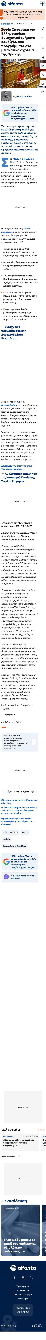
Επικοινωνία (23, 1290)
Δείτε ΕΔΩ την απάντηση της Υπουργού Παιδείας (16, 467)
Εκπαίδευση (7, 24)
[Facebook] (43, 48)
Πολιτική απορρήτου (23, 1294)
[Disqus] (23, 923)
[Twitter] (43, 57)
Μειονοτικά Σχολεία (23, 158)
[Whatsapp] (43, 83)
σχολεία (6, 839)
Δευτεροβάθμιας (10, 405)
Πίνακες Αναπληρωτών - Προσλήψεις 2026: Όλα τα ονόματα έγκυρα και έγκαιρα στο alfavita (19, 810)
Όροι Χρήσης (23, 1286)
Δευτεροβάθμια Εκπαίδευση (15, 846)
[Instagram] (23, 1278)
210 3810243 (23, 1312)
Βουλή (25, 832)
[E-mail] (43, 92)
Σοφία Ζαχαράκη (10, 832)
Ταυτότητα (23, 1298)
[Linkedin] (43, 66)
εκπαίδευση (15, 1201)
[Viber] (43, 74)
